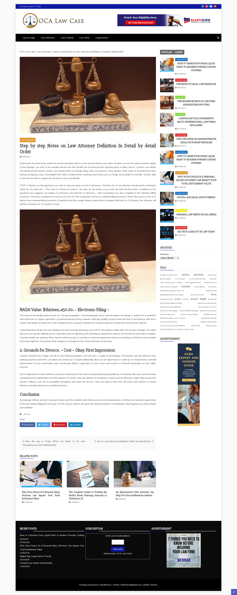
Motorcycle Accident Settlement (170, 307)
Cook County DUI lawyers (168, 287)
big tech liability (165, 279)
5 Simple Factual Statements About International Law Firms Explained (196, 122)
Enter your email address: (118, 544)
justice (178, 299)
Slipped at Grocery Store (209, 322)
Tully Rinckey (195, 326)
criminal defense (199, 287)
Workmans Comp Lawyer (185, 329)
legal (203, 298)
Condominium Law (210, 282)
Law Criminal (67, 37)
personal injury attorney (208, 311)
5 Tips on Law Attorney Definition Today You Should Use (122, 441)
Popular (167, 52)
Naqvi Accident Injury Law (207, 307)
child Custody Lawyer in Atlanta (171, 282)
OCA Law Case (27, 51)
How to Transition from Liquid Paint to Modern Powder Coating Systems (196, 67)
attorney (26, 414)
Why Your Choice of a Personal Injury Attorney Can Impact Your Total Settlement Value (41, 495)
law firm (186, 299)
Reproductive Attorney (209, 318)
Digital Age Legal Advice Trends (196, 197)
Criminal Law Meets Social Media (196, 214)
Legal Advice (102, 37)
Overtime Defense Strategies (188, 311)
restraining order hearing (168, 322)
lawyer (194, 298)
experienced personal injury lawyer (171, 295)
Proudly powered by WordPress (95, 584)
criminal (185, 286)
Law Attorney (48, 37)
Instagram (206, 6)
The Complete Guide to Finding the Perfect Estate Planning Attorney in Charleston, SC (88, 495)
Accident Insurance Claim (168, 275)
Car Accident (180, 279)
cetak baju (213, 279)
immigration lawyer (166, 299)
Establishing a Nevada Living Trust (172, 291)
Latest (179, 52)
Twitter (210, 6)
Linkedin (76, 424)
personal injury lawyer (189, 314)
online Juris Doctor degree (168, 311)
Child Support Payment (193, 282)
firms (214, 294)
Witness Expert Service (168, 329)
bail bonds (212, 275)
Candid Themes (149, 584)
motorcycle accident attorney (207, 303)
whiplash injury (211, 326)
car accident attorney (197, 279)
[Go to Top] (234, 592)
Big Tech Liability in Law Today (196, 231)
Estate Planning (211, 291)
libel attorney (212, 299)
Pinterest (215, 6)
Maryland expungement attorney (171, 303)
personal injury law (167, 314)
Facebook (202, 6)
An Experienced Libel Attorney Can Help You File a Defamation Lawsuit (135, 494)
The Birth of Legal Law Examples (196, 84)
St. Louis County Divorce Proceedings (172, 326)
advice (185, 274)
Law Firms (84, 37)
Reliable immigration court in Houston (173, 318)
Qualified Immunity (210, 314)
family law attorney (197, 295)
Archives (164, 254)
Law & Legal (28, 37)
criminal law (212, 287)
